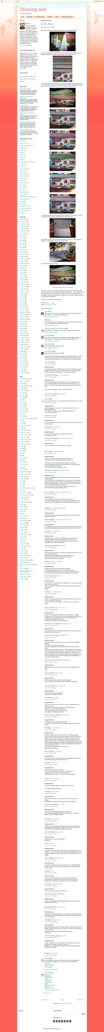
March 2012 (22, 333)
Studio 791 (22, 553)
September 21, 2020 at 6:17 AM (52, 990)
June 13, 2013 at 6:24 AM (51, 908)
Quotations (50, 16)
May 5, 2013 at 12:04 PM (51, 494)
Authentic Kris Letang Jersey (59, 508)
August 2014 (23, 265)
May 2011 (22, 356)
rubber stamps (23, 543)
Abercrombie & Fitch (55, 791)
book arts (22, 406)
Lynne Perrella (23, 178)
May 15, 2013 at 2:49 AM (51, 637)
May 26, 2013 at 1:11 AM (50, 793)
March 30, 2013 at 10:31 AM (51, 348)
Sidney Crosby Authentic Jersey (63, 492)
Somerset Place (23, 194)
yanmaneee (47, 972)
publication (22, 536)
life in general (23, 497)
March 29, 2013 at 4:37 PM (51, 325)
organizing (22, 518)
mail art (21, 504)
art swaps (22, 397)
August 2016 (23, 233)
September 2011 (24, 347)
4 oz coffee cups (49, 967)
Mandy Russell (23, 180)
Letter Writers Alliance (25, 175)
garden (21, 467)
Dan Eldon (22, 152)
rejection (22, 541)
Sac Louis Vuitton (61, 907)
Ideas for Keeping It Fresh (67, 16)
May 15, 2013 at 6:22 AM (51, 662)
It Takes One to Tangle (25, 88)
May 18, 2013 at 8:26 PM (51, 716)
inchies (21, 485)
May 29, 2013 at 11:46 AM (51, 806)
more (52, 871)
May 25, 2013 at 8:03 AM (51, 780)
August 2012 (23, 321)
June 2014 (22, 270)
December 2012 (23, 312)
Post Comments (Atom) (65, 1003)
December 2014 (23, 258)
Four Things (23, 464)
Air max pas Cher (61, 394)
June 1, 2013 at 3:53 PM (50, 834)
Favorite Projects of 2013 (26, 129)
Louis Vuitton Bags (55, 531)
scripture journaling (24, 546)
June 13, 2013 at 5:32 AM (51, 896)
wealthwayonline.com (59, 451)
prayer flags (22, 532)
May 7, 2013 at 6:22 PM (50, 563)
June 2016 (22, 238)
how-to (21, 481)
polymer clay (23, 529)
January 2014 (23, 282)
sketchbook (22, 550)
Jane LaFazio (23, 164)
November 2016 (23, 226)
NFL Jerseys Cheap (64, 375)
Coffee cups (47, 963)
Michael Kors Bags (56, 884)
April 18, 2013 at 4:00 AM (51, 395)
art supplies (22, 395)
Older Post (80, 999)
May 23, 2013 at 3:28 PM (51, 764)
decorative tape (23, 441)
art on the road (23, 390)
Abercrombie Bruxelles (57, 561)
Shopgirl (47, 399)
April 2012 (22, 330)
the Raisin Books (50, 27)
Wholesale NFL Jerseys (67, 438)
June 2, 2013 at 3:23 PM (50, 845)
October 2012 (23, 316)
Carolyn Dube (23, 148)
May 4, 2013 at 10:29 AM (51, 440)
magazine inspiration (25, 502)
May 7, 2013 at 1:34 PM (50, 533)
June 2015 (22, 244)
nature (21, 513)
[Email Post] (53, 302)
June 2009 (22, 368)
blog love (22, 404)
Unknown (47, 958)
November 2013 (23, 286)
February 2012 (23, 335)
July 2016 (22, 235)
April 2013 (22, 303)
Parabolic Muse (48, 351)
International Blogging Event (26, 488)
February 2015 (23, 254)
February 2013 (23, 307)
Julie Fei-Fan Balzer (24, 173)
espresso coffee (48, 966)
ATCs (21, 399)
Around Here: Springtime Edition (27, 121)
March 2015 (22, 251)
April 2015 (22, 249)
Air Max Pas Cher (55, 819)
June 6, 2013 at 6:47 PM (50, 872)
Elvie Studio (23, 157)
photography (23, 527)
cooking (22, 427)
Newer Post (45, 999)
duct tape (53, 304)
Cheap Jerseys (62, 545)
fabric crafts (23, 458)
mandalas (22, 509)
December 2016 (23, 224)
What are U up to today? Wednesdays (29, 564)
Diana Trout (22, 155)
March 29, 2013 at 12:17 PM (51, 316)
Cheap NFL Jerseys (64, 470)
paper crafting (23, 522)
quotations (22, 539)
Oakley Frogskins (59, 673)
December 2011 (23, 340)
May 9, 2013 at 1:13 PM (50, 578)
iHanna (21, 159)
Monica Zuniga (23, 187)
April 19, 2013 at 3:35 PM (51, 403)
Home (22, 16)
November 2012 (23, 314)
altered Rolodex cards (25, 385)
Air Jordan (62, 804)
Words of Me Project (25, 210)
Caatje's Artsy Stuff (24, 143)
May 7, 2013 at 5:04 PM (50, 547)
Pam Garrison (23, 189)
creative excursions (24, 434)
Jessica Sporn (23, 171)
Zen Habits (22, 213)
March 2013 (22, 305)
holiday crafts (23, 478)
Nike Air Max (54, 415)
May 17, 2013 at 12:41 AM (51, 675)
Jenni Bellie (22, 166)
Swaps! (57, 16)
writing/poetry (23, 578)
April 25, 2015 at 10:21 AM (51, 969)
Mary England (23, 185)
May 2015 (22, 247)
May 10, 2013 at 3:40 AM (51, 593)
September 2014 (24, 263)
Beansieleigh (48, 335)
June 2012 (22, 326)
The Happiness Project (25, 206)
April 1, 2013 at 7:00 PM (50, 364)
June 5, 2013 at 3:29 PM (50, 860)
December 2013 (23, 284)
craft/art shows (23, 432)
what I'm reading (24, 568)
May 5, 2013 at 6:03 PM (50, 521)
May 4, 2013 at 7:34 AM (50, 429)
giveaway (22, 469)
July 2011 (22, 351)
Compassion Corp (24, 425)
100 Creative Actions (40, 16)
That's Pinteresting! (24, 555)
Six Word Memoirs (24, 105)
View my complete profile (26, 45)
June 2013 (22, 298)
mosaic (21, 511)
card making (23, 416)
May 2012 (22, 328)
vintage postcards (24, 562)
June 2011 (22, 354)
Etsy (21, 455)
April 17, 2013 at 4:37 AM (51, 377)
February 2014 (23, 279)
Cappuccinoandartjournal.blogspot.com (55, 328)
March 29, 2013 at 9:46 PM (51, 332)
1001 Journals (23, 381)
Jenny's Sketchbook (24, 168)
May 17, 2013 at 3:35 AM (51, 688)
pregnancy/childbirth (24, 534)
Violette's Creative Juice (25, 208)
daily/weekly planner (24, 439)
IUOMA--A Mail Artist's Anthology (27, 162)
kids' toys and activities (25, 495)
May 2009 (22, 370)
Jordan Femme (55, 778)
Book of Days (23, 411)
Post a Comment (47, 993)
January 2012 (23, 337)
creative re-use (23, 437)
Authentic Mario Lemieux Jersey (63, 519)
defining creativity (24, 444)
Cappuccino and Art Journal (26, 145)
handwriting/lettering (24, 471)
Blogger (58, 1028)
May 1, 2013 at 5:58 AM (50, 417)
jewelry (21, 490)
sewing (21, 548)
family (21, 460)
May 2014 (22, 272)
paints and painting (24, 520)
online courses (23, 515)
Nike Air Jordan (55, 697)
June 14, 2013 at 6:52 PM (51, 937)
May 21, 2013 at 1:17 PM (51, 753)
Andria (29, 23)
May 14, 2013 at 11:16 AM (51, 625)
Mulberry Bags (63, 635)
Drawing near (33, 9)
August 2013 (23, 293)
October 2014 (23, 261)
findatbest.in (51, 843)
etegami (22, 451)
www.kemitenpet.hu (58, 858)
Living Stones (30, 53)
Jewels (46, 311)
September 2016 (24, 231)
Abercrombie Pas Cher (66, 623)
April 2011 (22, 358)
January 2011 (23, 365)
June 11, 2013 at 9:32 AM (51, 885)
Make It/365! (29, 16)
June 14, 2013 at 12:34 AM (51, 921)
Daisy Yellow (23, 150)
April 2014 (22, 275)
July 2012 (22, 323)
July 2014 (22, 268)
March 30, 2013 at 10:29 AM (51, 341)
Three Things (23, 557)
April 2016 (22, 242)
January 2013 (23, 310)
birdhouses (22, 402)
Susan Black (23, 201)
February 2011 (23, 363)
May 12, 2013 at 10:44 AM (51, 609)
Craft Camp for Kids (24, 430)
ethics (21, 453)
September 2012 (24, 319)
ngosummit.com (59, 832)
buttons (21, 413)
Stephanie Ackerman (25, 199)
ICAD (21, 483)
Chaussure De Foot (64, 714)
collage (21, 423)
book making (48, 304)
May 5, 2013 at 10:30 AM (51, 472)
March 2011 (22, 361)
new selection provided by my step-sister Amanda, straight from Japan (59, 86)
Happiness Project (24, 474)
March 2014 (22, 277)
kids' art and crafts (24, 492)
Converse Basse (56, 426)
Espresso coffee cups (50, 964)
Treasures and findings (25, 560)
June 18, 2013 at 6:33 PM (51, 955)
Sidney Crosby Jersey (60, 607)
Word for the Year (24, 574)
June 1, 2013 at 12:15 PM (51, 821)
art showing (22, 392)
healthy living (23, 476)
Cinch (21, 420)
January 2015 (23, 256)
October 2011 (23, 344)
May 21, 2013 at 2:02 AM (51, 729)
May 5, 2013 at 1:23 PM (50, 510)
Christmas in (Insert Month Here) (27, 418)
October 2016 (23, 228)
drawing (21, 446)
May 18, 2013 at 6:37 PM (51, 699)
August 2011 (23, 349)
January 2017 (23, 221)
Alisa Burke (22, 141)
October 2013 (23, 289)
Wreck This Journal (24, 576)
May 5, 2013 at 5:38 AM (50, 453)
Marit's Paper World (24, 182)
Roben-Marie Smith (24, 192)
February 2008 (23, 372)
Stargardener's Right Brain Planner (28, 196)
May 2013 (22, 300)
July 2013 (22, 296)
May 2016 (22, 240)
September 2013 (24, 291)
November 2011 (23, 342)
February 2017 (23, 219)
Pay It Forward (23, 525)
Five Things (22, 462)
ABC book (22, 383)
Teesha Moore (23, 203)
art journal (22, 388)
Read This (58, 576)
